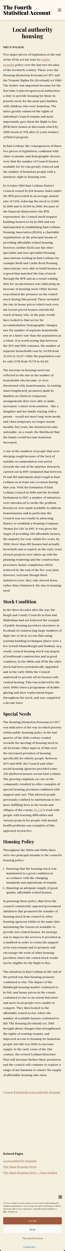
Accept (32, 1220)
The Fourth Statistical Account (26, 9)
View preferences (32, 1238)
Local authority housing (19, 1161)
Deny (32, 1229)
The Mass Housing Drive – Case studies (30, 1172)
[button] (60, 1197)
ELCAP (38, 810)
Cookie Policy (29, 1247)
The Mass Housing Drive (20, 1167)
